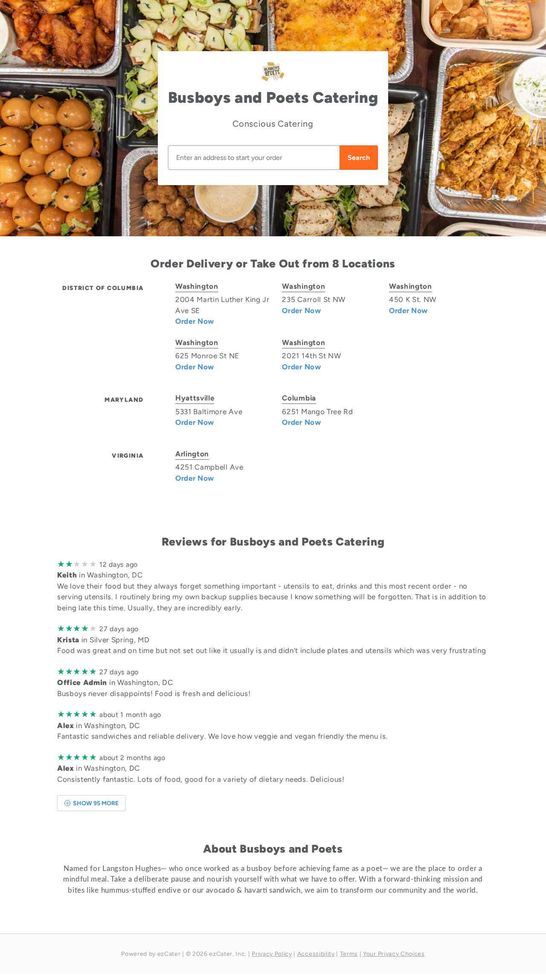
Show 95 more (95, 803)
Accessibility (316, 954)
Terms (349, 954)
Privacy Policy (272, 954)
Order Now (194, 321)
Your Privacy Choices (394, 954)
